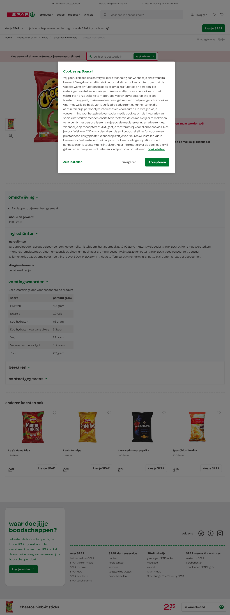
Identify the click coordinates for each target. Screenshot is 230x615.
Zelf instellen (73, 162)
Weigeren (129, 162)
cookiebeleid (156, 149)
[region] (116, 117)
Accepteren (157, 162)
